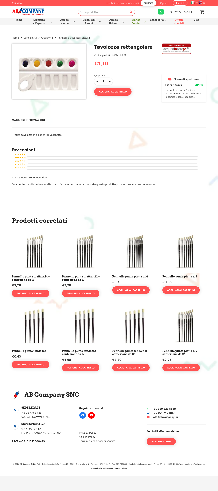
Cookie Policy (87, 436)
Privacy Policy (87, 432)
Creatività (47, 37)
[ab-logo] (28, 12)
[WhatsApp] (161, 12)
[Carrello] (202, 12)
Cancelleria (30, 37)
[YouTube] (91, 415)
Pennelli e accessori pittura (74, 37)
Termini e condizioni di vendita (97, 440)
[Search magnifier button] (131, 12)
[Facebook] (82, 415)
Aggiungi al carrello (113, 91)
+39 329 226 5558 (164, 408)
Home (15, 37)
